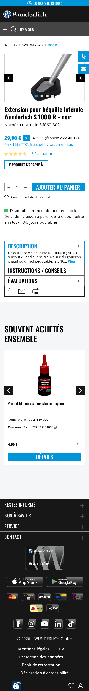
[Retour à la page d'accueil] (25, 13)
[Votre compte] (80, 685)
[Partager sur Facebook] (9, 291)
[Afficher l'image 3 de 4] (47, 96)
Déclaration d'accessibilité (45, 672)
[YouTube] (44, 624)
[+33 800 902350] (83, 56)
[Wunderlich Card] (44, 558)
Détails (44, 457)
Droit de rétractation (41, 664)
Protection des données (41, 656)
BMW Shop (28, 29)
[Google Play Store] (64, 582)
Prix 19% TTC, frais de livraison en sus (38, 144)
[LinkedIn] (58, 624)
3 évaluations (43, 153)
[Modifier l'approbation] (17, 685)
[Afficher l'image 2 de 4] (41, 96)
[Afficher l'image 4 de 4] (52, 96)
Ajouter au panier (58, 187)
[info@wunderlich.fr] (83, 69)
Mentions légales (33, 648)
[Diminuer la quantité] (8, 187)
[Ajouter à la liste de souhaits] (79, 445)
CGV (60, 648)
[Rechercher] (13, 29)
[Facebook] (18, 624)
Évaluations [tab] (22, 281)
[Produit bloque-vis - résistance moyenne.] (44, 375)
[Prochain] (80, 78)
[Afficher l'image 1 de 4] (36, 96)
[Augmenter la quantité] (25, 187)
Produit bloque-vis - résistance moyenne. (37, 403)
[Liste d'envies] (71, 685)
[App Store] (24, 582)
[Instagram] (31, 624)
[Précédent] (8, 78)
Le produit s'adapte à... (26, 164)
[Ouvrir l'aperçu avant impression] (35, 291)
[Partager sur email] (21, 291)
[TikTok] (71, 624)
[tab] (44, 253)
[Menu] (5, 29)
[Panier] (86, 29)
